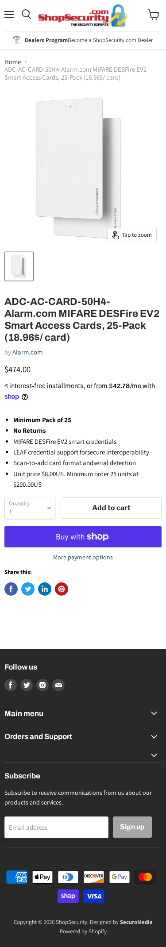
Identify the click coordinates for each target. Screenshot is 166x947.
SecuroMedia (136, 922)
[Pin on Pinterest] (61, 589)
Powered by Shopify (83, 931)
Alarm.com (27, 352)
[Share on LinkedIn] (44, 589)
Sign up (132, 827)
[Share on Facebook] (11, 589)
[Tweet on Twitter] (28, 589)
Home (12, 61)
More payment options (83, 557)
